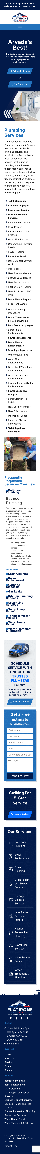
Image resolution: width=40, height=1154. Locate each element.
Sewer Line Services (14, 603)
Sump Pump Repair (15, 610)
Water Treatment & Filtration (19, 630)
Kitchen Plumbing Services (19, 597)
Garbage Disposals (13, 586)
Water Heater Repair (16, 623)
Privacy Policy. (10, 1146)
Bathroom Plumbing (14, 491)
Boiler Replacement (15, 579)
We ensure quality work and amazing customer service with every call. (20, 692)
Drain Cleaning (18, 573)
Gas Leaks (15, 591)
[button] (20, 27)
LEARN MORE (12, 569)
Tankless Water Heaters (18, 616)
